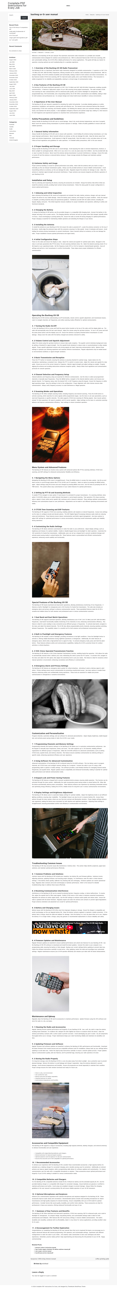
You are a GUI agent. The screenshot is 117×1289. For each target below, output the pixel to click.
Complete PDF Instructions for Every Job (17, 5)
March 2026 (12, 68)
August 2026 (12, 59)
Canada (11, 126)
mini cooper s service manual (43, 1251)
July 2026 (12, 62)
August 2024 (12, 111)
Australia (11, 124)
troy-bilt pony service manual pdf (44, 1253)
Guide (11, 129)
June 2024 (12, 115)
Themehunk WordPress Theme (76, 1286)
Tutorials (11, 137)
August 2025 (12, 84)
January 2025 (13, 99)
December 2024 (13, 102)
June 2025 (12, 88)
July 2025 (12, 86)
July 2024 (12, 113)
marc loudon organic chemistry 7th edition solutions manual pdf (52, 1249)
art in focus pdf (13, 35)
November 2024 (13, 104)
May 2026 (12, 64)
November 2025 (13, 77)
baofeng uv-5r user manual (44, 14)
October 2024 (13, 106)
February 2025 (13, 97)
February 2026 (13, 71)
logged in (42, 1275)
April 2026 (12, 66)
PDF (10, 135)
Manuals (40, 52)
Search (11, 15)
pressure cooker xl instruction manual (45, 1247)
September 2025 (13, 82)
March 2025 (12, 95)
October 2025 (13, 79)
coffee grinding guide (102, 1259)
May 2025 (12, 91)
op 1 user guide (13, 40)
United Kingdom (13, 140)
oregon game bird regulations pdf (18, 37)
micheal (34, 52)
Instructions (12, 131)
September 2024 (13, 108)
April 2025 (12, 93)
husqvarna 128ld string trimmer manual (43, 1259)
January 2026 (13, 73)
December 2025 (13, 75)
